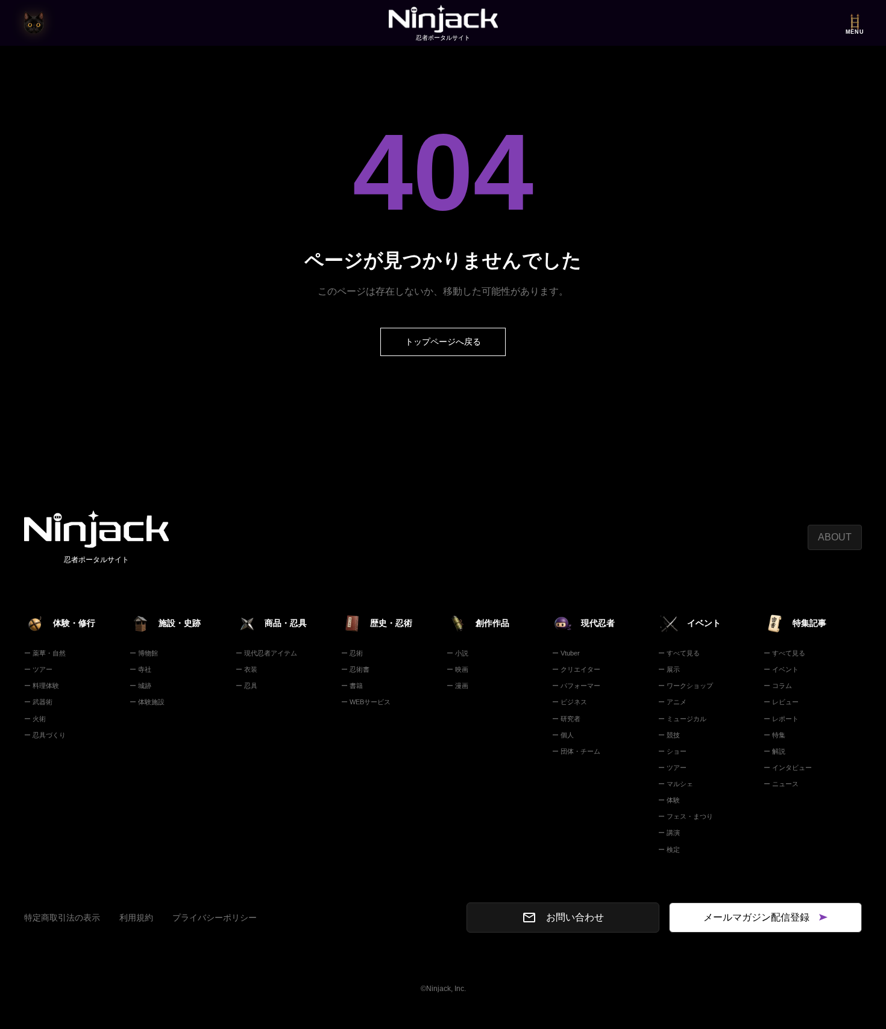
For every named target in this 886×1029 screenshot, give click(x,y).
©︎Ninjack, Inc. (443, 988)
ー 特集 (774, 735)
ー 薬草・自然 (45, 653)
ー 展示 (669, 669)
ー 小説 (457, 653)
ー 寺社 (140, 669)
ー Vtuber (566, 653)
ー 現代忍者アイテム (266, 653)
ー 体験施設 (147, 701)
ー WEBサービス (366, 701)
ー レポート (781, 718)
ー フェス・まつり (685, 816)
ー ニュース (781, 783)
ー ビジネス (569, 701)
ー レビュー (781, 701)
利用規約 (136, 917)
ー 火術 (35, 718)
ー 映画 (457, 669)
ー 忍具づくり (45, 735)
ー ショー (672, 751)
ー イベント (781, 669)
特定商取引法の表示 (62, 917)
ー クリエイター (576, 669)
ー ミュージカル (682, 718)
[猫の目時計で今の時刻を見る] (33, 22)
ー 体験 (669, 800)
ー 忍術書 (355, 669)
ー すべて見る (679, 653)
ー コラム (778, 685)
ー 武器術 (38, 701)
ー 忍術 (352, 653)
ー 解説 (774, 751)
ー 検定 (669, 849)
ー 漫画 (457, 685)
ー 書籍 (352, 685)
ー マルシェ (675, 783)
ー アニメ (672, 701)
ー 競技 (669, 735)
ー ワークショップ (685, 685)
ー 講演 (669, 832)
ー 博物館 (144, 653)
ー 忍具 (246, 685)
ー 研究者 (566, 718)
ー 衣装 (246, 669)
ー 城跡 (140, 685)
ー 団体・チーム (576, 751)
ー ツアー (38, 669)
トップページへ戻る (443, 341)
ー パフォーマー (576, 685)
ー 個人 (563, 735)
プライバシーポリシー (214, 917)
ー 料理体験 (41, 685)
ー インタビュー (788, 767)
